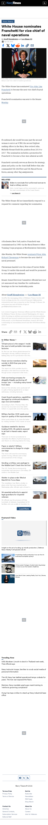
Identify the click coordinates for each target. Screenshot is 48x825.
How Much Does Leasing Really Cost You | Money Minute (30, 576)
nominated (32, 254)
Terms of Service (8, 796)
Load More (24, 508)
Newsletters (29, 796)
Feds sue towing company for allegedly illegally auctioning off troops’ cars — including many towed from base (16, 381)
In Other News (8, 340)
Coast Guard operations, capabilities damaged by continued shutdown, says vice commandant (16, 399)
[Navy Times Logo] (14, 3)
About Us (28, 809)
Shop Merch (29, 801)
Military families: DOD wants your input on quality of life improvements (16, 415)
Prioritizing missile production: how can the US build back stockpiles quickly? (29, 555)
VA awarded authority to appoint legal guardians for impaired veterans (14, 494)
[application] (24, 533)
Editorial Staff (6, 817)
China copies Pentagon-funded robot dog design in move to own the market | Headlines (30, 566)
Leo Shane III (27, 39)
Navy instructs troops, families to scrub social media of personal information (24, 670)
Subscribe (28, 793)
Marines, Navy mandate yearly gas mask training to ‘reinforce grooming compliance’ (22, 686)
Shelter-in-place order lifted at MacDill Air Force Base (14, 478)
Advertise (5, 809)
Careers (27, 811)
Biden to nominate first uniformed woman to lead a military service (28, 183)
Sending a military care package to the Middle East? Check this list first (16, 464)
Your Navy (8, 21)
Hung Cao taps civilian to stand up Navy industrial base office (24, 694)
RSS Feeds (28, 799)
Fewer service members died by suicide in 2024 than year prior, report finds (14, 363)
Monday (5, 102)
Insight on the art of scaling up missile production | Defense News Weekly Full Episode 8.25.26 (23, 548)
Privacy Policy (7, 793)
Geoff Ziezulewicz (11, 39)
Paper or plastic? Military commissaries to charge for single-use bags (16, 448)
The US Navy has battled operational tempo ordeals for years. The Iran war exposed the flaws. (24, 678)
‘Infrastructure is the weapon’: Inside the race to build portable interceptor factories (16, 346)
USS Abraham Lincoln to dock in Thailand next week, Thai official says (23, 662)
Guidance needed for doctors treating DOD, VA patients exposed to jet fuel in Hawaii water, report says (15, 430)
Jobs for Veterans (31, 814)
